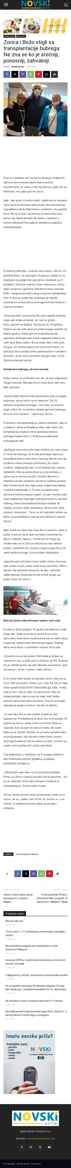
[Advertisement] (35, 157)
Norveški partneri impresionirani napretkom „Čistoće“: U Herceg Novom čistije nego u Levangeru (36, 1013)
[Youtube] (49, 1147)
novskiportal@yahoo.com (40, 1138)
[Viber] (22, 74)
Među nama (23, 13)
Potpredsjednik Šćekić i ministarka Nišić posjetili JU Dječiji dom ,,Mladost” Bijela (52, 898)
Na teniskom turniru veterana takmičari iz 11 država (34, 1000)
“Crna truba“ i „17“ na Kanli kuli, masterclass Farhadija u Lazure (36, 933)
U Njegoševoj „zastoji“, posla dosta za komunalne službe (37, 975)
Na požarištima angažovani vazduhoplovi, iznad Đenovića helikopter (32, 947)
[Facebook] (6, 74)
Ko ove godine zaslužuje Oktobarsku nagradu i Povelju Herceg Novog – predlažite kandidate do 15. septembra (36, 987)
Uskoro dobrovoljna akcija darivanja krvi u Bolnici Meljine (18, 898)
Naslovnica (8, 13)
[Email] (46, 74)
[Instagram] (31, 1147)
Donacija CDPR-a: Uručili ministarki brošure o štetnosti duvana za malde (35, 962)
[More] (57, 873)
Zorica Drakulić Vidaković (27, 854)
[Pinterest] (38, 74)
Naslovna (21, 36)
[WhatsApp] (30, 74)
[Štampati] (54, 74)
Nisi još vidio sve (14, 921)
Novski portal (17, 66)
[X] (14, 74)
